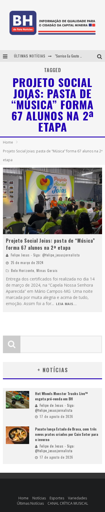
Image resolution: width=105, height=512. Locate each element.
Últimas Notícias (30, 503)
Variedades (77, 498)
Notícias (39, 498)
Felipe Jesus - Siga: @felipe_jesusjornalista (45, 255)
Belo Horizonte (22, 270)
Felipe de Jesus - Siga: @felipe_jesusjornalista (55, 408)
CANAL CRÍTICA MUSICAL (68, 503)
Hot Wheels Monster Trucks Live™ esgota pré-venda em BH (61, 396)
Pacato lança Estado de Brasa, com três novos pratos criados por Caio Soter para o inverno (66, 434)
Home (8, 142)
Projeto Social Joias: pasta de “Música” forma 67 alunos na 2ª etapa (50, 244)
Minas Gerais (47, 270)
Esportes (57, 498)
